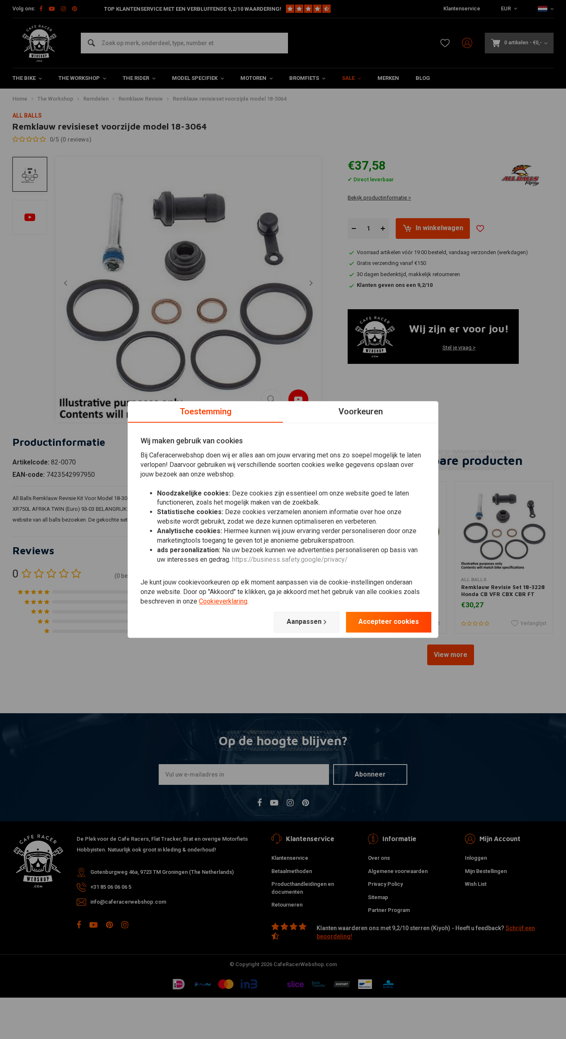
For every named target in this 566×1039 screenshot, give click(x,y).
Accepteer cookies (388, 621)
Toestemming (206, 411)
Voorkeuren (361, 411)
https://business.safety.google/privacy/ (290, 559)
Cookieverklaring (223, 601)
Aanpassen (304, 621)
